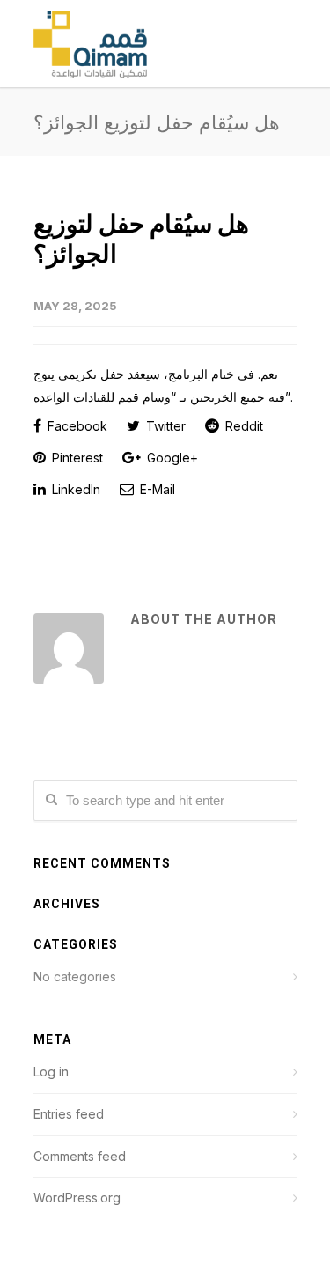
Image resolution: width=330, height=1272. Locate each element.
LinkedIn (74, 489)
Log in (51, 1071)
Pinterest (75, 457)
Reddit (242, 425)
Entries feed (68, 1113)
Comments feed (79, 1156)
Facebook (75, 425)
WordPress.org (77, 1197)
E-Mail (155, 489)
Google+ (170, 457)
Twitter (164, 425)
